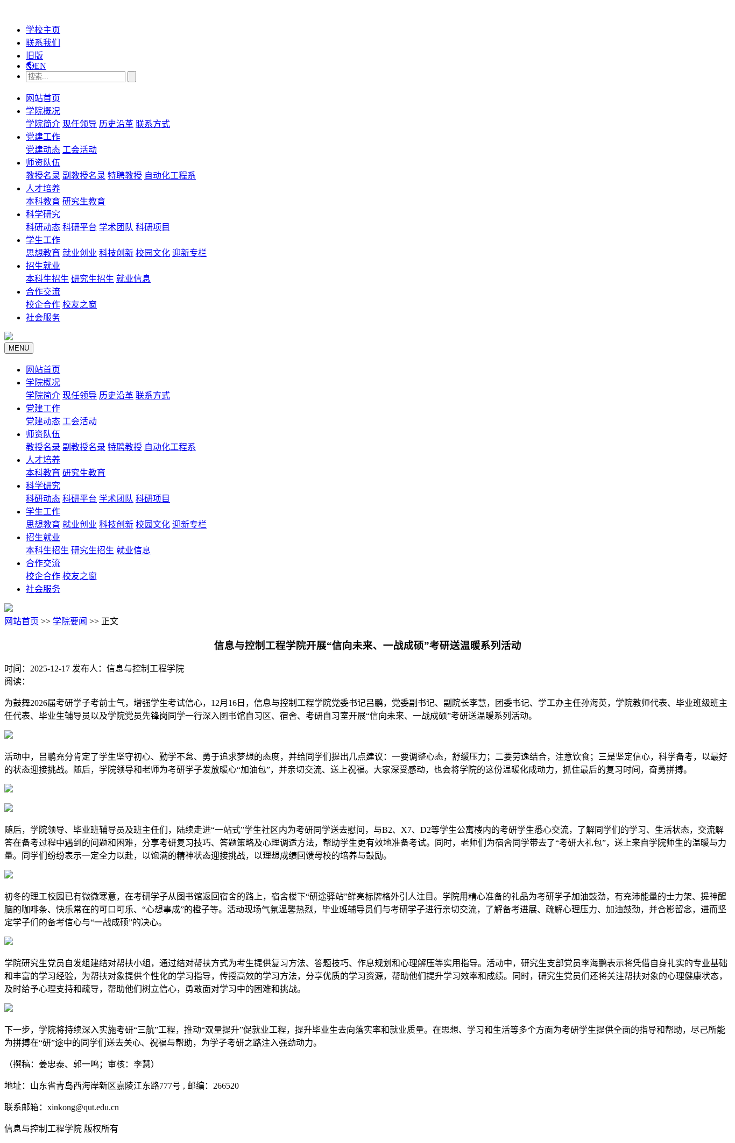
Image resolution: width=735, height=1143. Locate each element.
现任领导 (79, 123)
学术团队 (116, 227)
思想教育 (43, 253)
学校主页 (43, 29)
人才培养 (43, 188)
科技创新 (116, 253)
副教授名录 (83, 175)
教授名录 (43, 175)
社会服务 (43, 317)
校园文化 (153, 253)
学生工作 (43, 240)
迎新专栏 (189, 253)
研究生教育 (83, 201)
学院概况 (43, 111)
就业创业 (79, 253)
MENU (19, 348)
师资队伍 (43, 162)
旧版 (34, 55)
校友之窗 (79, 304)
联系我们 (43, 42)
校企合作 (43, 304)
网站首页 (43, 98)
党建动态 (43, 149)
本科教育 (43, 201)
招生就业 (43, 265)
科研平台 (79, 227)
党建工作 (43, 136)
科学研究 (43, 214)
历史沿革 (116, 123)
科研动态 (43, 227)
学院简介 (43, 123)
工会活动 (79, 149)
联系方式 (153, 123)
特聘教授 (125, 175)
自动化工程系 (170, 175)
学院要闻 (70, 621)
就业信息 (133, 278)
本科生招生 (47, 278)
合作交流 (43, 291)
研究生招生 (92, 278)
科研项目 (153, 227)
